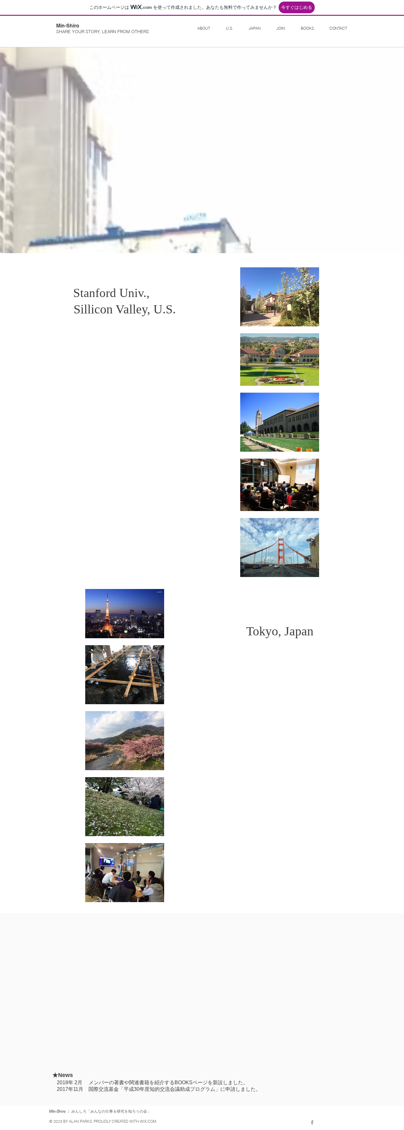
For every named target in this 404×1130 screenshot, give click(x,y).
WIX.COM (148, 1121)
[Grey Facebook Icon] (312, 1122)
